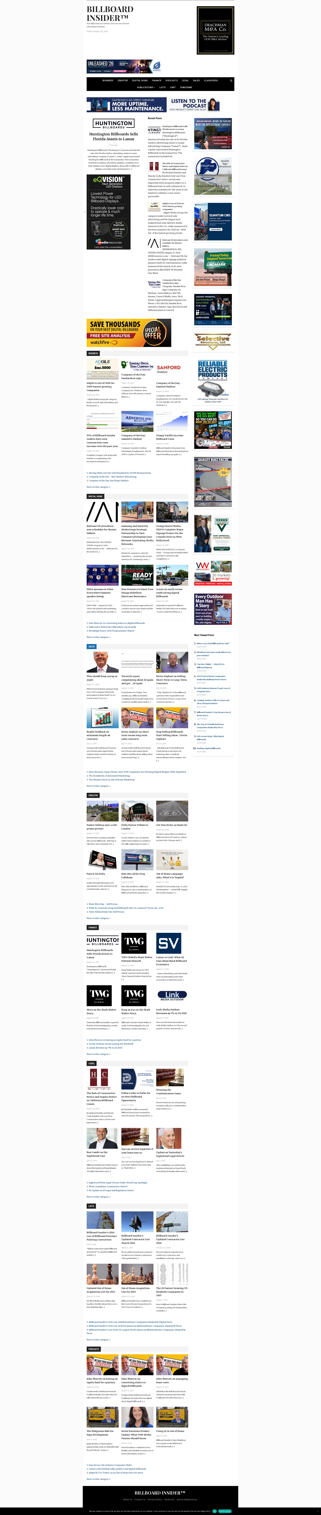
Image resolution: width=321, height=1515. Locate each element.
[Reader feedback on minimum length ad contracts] (103, 717)
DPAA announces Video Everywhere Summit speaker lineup (100, 593)
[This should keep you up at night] (103, 662)
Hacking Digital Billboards (209, 748)
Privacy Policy (155, 1499)
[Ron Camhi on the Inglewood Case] (103, 1138)
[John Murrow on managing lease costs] (172, 1365)
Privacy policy (224, 1511)
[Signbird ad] (213, 533)
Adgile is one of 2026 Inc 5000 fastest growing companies (173, 206)
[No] (318, 1511)
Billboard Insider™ (110, 13)
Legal (185, 80)
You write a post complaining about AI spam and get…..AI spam (137, 680)
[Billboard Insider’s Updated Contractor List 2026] (172, 1222)
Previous (89, 172)
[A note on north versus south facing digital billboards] (172, 575)
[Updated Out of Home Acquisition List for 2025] (103, 1274)
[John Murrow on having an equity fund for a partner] (103, 1365)
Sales (196, 80)
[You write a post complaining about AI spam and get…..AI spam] (137, 662)
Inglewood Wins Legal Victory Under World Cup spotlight (118, 1182)
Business (108, 80)
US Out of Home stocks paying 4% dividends (111, 1044)
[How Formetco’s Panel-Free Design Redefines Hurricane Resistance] (137, 575)
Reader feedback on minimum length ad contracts (98, 735)
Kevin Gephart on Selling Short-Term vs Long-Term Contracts (171, 680)
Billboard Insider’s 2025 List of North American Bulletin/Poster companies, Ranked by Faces (135, 1326)
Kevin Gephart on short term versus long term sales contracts (135, 735)
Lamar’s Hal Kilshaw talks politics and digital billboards (117, 1469)
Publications (145, 87)
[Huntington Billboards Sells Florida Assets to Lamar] (113, 123)
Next (139, 172)
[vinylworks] (213, 573)
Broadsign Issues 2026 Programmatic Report (111, 630)
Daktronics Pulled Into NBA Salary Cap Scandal (112, 627)
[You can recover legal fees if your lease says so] (135, 1136)
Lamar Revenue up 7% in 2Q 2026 (105, 1047)
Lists (162, 87)
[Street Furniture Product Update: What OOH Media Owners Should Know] (137, 1417)
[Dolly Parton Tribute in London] (137, 811)
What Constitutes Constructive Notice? (108, 1186)
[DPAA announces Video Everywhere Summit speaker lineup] (103, 575)
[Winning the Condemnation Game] (170, 1077)
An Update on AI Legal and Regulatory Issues (111, 1190)
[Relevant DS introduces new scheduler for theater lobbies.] (103, 512)
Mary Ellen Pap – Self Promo (103, 904)
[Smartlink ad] (213, 309)
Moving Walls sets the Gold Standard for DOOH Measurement (120, 473)
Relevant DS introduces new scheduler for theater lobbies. (175, 243)
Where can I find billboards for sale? (213, 643)
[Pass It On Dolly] (103, 860)
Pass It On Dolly (96, 873)
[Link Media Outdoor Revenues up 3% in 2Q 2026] (172, 995)
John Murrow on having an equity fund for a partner (115, 1040)
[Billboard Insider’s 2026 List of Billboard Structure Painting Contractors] (100, 1220)
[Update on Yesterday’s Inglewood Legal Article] (168, 1138)
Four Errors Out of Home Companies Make (110, 1465)
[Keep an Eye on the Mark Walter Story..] (133, 995)
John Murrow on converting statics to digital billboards (117, 623)
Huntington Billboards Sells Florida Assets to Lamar (100, 954)
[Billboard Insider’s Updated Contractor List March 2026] (137, 1222)
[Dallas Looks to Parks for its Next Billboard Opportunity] (137, 1079)
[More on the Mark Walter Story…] (99, 995)
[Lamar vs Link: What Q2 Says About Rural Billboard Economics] (168, 943)
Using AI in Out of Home (170, 1431)
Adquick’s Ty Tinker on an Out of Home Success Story (116, 1472)
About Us (127, 1499)
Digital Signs (140, 80)
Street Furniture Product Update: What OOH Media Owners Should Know (136, 1435)
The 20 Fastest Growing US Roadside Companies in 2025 (171, 1292)
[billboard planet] (213, 221)
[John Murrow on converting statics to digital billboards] (137, 1365)
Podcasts (172, 80)
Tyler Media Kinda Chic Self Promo (106, 912)
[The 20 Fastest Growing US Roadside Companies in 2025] (172, 1274)
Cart (173, 87)
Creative (122, 80)
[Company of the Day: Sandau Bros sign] (137, 365)
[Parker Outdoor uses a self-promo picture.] (103, 811)
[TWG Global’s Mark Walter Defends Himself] (133, 943)
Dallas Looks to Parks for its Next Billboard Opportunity (135, 1097)
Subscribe (186, 87)
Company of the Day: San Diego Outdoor (109, 480)
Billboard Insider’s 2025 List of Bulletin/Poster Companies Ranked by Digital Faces (130, 1322)
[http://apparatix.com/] (124, 66)
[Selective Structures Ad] (213, 341)
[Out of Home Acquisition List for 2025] (137, 1274)
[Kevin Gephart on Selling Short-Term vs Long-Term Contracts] (172, 662)
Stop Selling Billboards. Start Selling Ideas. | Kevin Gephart (171, 735)
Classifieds (211, 80)
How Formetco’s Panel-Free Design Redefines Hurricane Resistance (137, 593)
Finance (156, 80)
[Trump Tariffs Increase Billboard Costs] (172, 421)
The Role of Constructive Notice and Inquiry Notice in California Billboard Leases (175, 166)
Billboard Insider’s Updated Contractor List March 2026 (135, 1239)
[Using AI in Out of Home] (172, 1417)
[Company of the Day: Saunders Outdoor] (137, 421)
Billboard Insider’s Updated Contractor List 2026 (170, 1239)
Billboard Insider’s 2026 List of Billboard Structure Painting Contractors (102, 1236)
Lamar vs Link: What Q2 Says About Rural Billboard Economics (171, 961)
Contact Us (140, 1499)
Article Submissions (187, 1499)
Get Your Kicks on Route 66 (171, 825)
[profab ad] (213, 176)
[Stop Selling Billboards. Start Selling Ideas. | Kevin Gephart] (172, 717)
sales (92, 646)
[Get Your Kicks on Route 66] (172, 811)
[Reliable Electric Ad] (213, 380)
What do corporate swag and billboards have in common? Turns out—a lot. (126, 908)
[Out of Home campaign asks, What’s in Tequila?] (172, 860)
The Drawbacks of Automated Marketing (109, 776)
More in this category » (98, 487)
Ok (215, 1511)
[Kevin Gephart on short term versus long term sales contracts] (137, 717)
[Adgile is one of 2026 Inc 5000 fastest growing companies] (103, 369)
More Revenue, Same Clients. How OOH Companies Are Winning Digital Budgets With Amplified (137, 772)
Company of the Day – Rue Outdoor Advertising (112, 476)
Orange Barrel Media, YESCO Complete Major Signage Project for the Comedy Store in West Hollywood (169, 533)
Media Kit (169, 1499)
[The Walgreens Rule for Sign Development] (103, 1417)
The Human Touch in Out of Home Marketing (112, 779)
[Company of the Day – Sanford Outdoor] (168, 369)
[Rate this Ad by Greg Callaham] (137, 860)
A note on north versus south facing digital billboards (169, 593)
